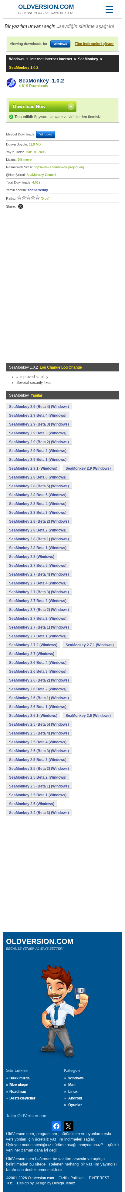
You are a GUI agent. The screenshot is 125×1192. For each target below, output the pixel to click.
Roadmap (17, 1091)
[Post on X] (20, 206)
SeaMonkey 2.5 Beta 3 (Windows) (37, 760)
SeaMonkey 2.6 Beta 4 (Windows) (37, 663)
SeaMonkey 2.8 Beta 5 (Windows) (37, 495)
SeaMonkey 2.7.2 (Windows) (33, 645)
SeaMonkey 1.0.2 (41, 81)
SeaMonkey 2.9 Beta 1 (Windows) (37, 460)
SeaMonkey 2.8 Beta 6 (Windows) (37, 477)
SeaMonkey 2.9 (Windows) (88, 468)
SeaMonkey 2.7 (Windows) (31, 654)
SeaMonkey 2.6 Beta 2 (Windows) (37, 689)
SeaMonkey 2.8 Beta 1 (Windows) (37, 548)
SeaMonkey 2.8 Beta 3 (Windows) (37, 512)
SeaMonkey (88, 59)
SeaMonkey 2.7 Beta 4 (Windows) (37, 583)
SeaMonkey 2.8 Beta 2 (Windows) (37, 530)
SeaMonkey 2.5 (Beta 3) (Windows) (39, 751)
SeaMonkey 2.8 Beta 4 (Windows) (37, 504)
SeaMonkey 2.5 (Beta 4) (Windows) (39, 733)
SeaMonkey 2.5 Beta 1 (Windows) (37, 795)
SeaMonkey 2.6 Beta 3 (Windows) (37, 671)
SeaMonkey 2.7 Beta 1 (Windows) (37, 636)
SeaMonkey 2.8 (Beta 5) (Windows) (39, 486)
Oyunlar (75, 1105)
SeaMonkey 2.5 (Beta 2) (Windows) (39, 768)
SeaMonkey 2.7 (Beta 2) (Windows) (39, 610)
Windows (17, 59)
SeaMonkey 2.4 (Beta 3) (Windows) (39, 813)
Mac (72, 1085)
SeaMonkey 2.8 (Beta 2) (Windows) (39, 521)
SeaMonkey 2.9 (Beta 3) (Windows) (39, 424)
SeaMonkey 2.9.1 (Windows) (33, 468)
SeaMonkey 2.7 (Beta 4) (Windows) (39, 574)
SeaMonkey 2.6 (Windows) (88, 715)
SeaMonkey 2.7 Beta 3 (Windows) (37, 601)
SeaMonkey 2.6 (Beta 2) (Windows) (39, 680)
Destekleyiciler (22, 1098)
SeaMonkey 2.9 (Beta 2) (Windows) (39, 442)
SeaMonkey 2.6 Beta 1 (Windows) (37, 707)
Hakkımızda (19, 1078)
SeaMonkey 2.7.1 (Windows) (90, 645)
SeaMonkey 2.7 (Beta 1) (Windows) (39, 627)
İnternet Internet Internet (51, 59)
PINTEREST (99, 1178)
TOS (9, 1183)
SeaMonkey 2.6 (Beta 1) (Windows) (39, 698)
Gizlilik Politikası (72, 1178)
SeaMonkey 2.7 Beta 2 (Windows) (37, 618)
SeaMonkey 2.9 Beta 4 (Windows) (37, 415)
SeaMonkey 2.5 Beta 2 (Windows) (37, 777)
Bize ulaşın (18, 1085)
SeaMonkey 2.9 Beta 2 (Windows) (37, 451)
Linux (73, 1091)
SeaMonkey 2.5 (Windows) (31, 804)
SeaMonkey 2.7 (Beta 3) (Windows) (39, 592)
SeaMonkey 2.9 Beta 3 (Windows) (37, 433)
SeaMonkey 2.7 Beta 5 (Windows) (37, 565)
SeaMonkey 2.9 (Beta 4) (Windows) (39, 407)
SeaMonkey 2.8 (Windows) (31, 557)
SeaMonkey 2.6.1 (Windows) (33, 715)
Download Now (29, 106)
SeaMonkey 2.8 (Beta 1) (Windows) (39, 539)
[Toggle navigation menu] (109, 9)
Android (75, 1098)
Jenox (70, 1183)
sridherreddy (38, 190)
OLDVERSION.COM (46, 6)
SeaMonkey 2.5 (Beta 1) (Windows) (39, 786)
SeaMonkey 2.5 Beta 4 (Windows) (37, 742)
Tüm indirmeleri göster (94, 44)
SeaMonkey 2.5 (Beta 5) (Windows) (39, 724)
